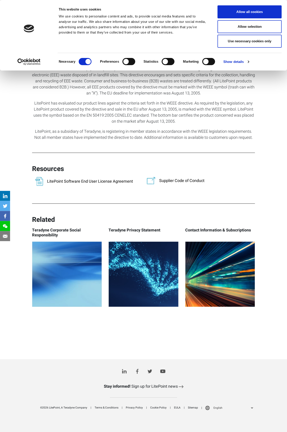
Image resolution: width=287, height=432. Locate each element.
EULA (177, 408)
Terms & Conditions (106, 408)
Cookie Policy (158, 408)
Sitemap (193, 408)
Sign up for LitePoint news (141, 386)
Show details (233, 62)
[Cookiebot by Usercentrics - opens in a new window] (29, 61)
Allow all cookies (249, 12)
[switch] (128, 61)
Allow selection (250, 26)
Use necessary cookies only (249, 41)
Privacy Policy (134, 408)
